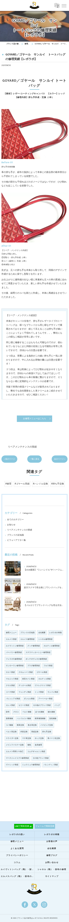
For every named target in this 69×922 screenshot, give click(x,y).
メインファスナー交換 (15, 744)
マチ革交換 (26, 738)
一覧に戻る (34, 459)
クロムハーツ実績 (26, 672)
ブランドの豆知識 (15, 535)
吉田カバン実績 (28, 678)
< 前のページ (9, 459)
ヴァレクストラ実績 (43, 685)
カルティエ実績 (44, 678)
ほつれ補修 (39, 711)
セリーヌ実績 (24, 705)
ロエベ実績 (10, 672)
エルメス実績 (11, 639)
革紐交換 (34, 731)
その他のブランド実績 (42, 705)
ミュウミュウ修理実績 (31, 764)
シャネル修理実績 (45, 639)
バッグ (57, 705)
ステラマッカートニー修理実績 (38, 652)
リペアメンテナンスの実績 (22, 447)
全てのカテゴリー (15, 519)
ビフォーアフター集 (16, 540)
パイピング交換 (46, 725)
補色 (29, 744)
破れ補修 (51, 711)
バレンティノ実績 (51, 764)
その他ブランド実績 (41, 758)
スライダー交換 (12, 738)
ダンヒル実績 (29, 698)
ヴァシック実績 (12, 764)
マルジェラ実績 (12, 678)
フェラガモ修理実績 (14, 659)
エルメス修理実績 (27, 639)
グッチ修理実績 (33, 645)
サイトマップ (52, 876)
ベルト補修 (26, 711)
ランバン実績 (52, 692)
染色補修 (52, 718)
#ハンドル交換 (40, 484)
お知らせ (11, 524)
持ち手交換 (46, 731)
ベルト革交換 (11, 731)
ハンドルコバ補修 (24, 718)
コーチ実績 (10, 692)
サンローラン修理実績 (15, 665)
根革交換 (20, 725)
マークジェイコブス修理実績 (17, 758)
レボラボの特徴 (55, 632)
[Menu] (64, 5)
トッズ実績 (39, 692)
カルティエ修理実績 (52, 645)
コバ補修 (9, 725)
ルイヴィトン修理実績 (15, 645)
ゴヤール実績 (42, 672)
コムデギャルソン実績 (36, 751)
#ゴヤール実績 (22, 484)
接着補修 (9, 718)
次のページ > (59, 459)
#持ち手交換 (57, 484)
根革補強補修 (40, 718)
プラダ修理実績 (33, 665)
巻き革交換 (32, 725)
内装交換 (23, 731)
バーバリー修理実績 (14, 652)
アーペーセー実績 (45, 698)
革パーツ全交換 (53, 738)
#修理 (8, 484)
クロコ (16, 711)
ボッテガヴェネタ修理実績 (36, 659)
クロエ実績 (10, 685)
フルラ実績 (48, 665)
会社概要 (41, 632)
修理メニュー (11, 632)
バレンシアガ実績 (13, 698)
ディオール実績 (25, 685)
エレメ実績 (10, 705)
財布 (7, 711)
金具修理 (38, 744)
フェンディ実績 (25, 692)
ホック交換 (39, 738)
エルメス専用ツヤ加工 (15, 751)
